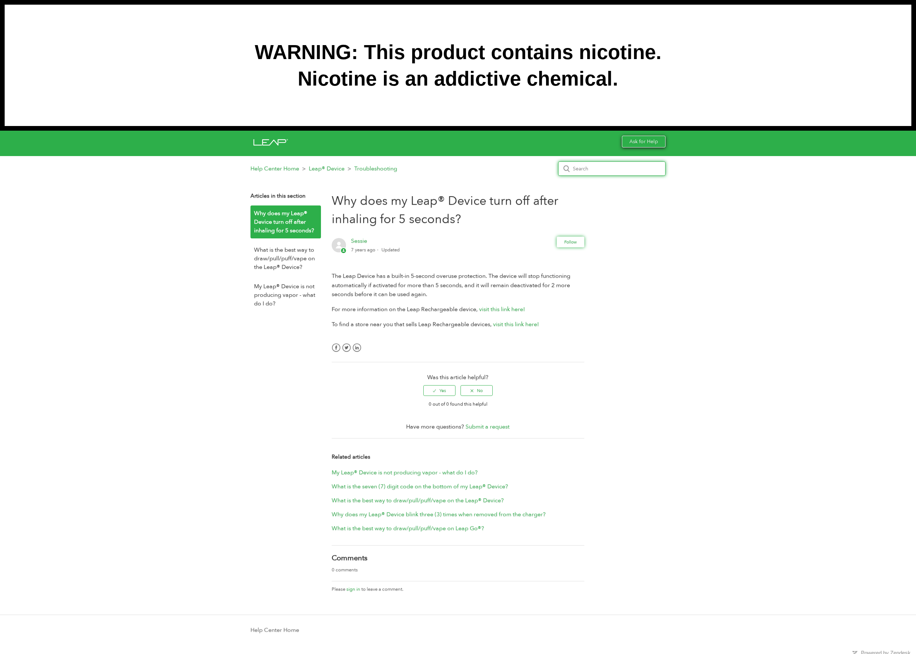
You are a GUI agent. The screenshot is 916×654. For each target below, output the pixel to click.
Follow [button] (570, 242)
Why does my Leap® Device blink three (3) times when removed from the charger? (439, 514)
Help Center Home (274, 169)
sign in (353, 589)
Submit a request (488, 427)
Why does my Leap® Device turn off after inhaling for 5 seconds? (284, 221)
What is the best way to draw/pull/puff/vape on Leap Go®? (408, 528)
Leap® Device (327, 169)
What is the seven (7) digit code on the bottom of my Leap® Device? (420, 486)
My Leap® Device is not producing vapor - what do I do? (284, 294)
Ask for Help (643, 141)
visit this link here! (502, 309)
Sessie (359, 241)
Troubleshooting (375, 169)
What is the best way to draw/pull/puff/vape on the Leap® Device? (284, 258)
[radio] (439, 390)
